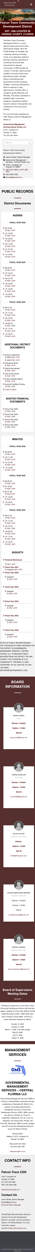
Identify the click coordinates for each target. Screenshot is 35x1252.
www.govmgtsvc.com (17, 1151)
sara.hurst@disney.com (18, 737)
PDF (8, 230)
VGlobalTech (17, 1251)
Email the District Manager (11, 1205)
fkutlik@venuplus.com (19, 855)
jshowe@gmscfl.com (14, 177)
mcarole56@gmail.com (18, 796)
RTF (13, 230)
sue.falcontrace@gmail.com (19, 914)
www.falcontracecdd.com (10, 1189)
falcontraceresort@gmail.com (19, 969)
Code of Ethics (10, 389)
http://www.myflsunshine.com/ (15, 1228)
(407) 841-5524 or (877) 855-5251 (17, 170)
